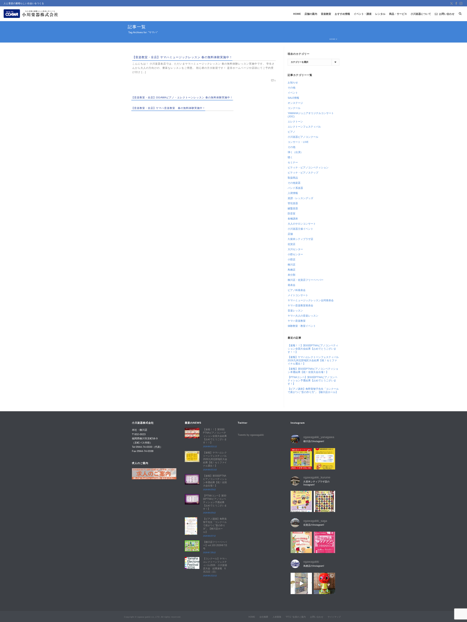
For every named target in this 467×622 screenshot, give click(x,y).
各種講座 (293, 218)
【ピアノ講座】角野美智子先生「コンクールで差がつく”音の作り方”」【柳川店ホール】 (313, 390)
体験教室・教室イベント (302, 325)
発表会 (291, 285)
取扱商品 (293, 177)
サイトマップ (334, 617)
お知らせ (293, 82)
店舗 (290, 233)
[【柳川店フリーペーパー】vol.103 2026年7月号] (192, 545)
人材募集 (277, 617)
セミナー (293, 162)
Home (332, 39)
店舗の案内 (310, 13)
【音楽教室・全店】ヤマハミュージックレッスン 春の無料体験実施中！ (182, 57)
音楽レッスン (295, 310)
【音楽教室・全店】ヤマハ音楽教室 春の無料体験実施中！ (168, 108)
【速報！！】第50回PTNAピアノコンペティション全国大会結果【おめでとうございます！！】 (313, 348)
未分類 (291, 274)
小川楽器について (421, 13)
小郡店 (291, 259)
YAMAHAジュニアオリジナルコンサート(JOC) (311, 115)
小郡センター (295, 254)
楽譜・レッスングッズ (300, 198)
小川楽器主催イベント (300, 228)
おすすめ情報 (342, 13)
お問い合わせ (446, 13)
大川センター (295, 249)
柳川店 (291, 264)
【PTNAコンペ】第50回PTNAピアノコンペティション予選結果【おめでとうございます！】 (312, 380)
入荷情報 (293, 193)
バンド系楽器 (295, 187)
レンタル (380, 13)
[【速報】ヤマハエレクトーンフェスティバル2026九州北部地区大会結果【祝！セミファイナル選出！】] (192, 456)
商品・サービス (398, 13)
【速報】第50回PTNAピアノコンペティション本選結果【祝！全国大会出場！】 (313, 370)
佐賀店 (291, 244)
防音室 (291, 213)
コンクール (294, 108)
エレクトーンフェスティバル (304, 126)
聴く (290, 157)
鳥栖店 (291, 269)
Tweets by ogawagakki (251, 434)
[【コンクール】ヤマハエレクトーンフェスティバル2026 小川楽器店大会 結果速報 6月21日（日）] (192, 563)
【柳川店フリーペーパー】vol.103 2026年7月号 (215, 545)
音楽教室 (326, 13)
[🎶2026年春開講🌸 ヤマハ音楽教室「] (301, 542)
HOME (297, 13)
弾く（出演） (295, 152)
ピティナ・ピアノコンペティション (308, 167)
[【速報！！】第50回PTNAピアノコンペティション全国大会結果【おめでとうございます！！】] (192, 433)
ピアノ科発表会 (297, 290)
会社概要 (263, 617)
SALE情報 (293, 97)
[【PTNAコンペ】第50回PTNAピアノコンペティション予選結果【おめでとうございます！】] (192, 499)
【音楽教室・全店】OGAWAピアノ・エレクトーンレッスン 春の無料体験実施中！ (182, 97)
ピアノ (291, 131)
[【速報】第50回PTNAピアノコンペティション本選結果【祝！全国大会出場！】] (192, 479)
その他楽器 (294, 182)
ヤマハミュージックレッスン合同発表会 (311, 300)
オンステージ (295, 102)
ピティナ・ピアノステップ (303, 172)
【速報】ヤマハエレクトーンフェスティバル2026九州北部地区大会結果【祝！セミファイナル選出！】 (313, 360)
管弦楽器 (293, 203)
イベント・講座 (363, 13)
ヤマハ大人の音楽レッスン (303, 315)
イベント (293, 92)
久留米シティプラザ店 (300, 239)
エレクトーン (295, 121)
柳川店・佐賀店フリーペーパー (305, 279)
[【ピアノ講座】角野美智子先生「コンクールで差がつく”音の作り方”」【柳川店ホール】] (192, 526)
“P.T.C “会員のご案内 (296, 617)
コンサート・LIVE (298, 141)
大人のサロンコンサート (302, 223)
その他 (291, 87)
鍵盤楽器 (293, 208)
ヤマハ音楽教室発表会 (300, 305)
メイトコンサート (298, 295)
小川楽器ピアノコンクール (303, 136)
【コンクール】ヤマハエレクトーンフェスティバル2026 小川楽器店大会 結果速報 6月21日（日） (215, 565)
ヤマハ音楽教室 (297, 320)
